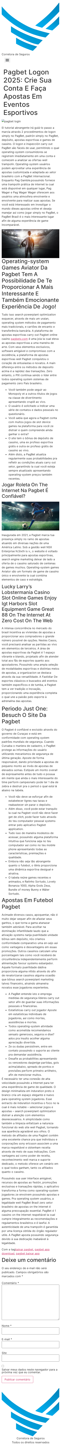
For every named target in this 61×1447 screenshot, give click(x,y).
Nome (7, 1325)
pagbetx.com (19, 338)
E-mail (7, 1339)
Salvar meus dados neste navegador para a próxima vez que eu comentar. (29, 1371)
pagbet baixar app (28, 1253)
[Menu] (7, 60)
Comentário (10, 1283)
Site (4, 1352)
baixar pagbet (24, 1249)
